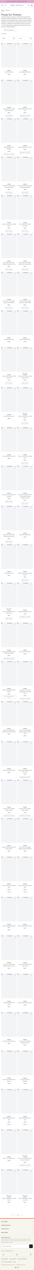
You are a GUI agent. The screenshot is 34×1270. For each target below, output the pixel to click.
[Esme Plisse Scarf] (9, 556)
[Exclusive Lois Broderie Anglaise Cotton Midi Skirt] (25, 830)
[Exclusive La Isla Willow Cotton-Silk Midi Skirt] (9, 284)
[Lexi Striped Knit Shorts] (25, 55)
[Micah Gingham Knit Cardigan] (9, 130)
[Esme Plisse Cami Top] (9, 399)
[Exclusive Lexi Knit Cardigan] (25, 1062)
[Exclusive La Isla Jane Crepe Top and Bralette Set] (25, 169)
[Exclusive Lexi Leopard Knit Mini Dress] (25, 753)
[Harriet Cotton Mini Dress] (9, 439)
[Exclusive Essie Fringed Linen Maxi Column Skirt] (25, 284)
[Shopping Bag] (32, 5)
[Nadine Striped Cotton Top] (25, 594)
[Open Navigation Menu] (2, 5)
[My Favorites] (29, 5)
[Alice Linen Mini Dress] (25, 634)
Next (21, 1214)
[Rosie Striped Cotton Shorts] (25, 909)
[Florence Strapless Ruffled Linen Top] (25, 1181)
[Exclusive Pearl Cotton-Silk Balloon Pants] (9, 830)
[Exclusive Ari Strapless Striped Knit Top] (25, 1024)
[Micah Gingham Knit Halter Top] (25, 92)
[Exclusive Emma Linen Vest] (25, 986)
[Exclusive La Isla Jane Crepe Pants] (9, 207)
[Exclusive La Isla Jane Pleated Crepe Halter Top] (9, 245)
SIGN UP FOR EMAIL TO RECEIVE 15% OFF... (17, 1)
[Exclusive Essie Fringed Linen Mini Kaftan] (9, 92)
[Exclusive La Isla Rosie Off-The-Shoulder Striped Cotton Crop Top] (25, 477)
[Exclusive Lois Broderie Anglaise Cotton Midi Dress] (9, 713)
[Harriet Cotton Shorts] (25, 322)
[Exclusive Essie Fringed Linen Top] (25, 207)
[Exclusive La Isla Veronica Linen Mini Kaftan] (9, 169)
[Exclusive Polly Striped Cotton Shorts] (25, 791)
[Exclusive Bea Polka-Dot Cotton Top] (9, 594)
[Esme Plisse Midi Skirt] (25, 518)
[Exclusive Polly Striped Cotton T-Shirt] (9, 791)
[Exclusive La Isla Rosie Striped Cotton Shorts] (9, 518)
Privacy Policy (4, 1259)
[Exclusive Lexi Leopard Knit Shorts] (25, 556)
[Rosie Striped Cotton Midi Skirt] (9, 909)
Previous (13, 1214)
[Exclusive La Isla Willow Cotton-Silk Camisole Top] (25, 245)
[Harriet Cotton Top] (9, 322)
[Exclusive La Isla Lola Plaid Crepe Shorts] (25, 359)
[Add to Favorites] (15, 44)
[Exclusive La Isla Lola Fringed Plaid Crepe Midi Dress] (25, 673)
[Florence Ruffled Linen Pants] (9, 986)
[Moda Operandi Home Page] (17, 5)
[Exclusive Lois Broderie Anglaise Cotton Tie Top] (9, 947)
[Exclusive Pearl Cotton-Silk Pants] (25, 399)
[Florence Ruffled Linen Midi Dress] (9, 1181)
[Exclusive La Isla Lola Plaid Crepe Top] (9, 359)
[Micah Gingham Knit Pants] (25, 130)
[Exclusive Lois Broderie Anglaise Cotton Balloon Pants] (25, 713)
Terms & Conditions (22, 1259)
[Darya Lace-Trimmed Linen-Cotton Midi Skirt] (25, 1141)
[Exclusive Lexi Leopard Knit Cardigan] (9, 477)
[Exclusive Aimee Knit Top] (9, 1024)
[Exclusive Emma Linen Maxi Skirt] (9, 868)
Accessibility (13, 1259)
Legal (14, 1261)
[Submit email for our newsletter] (31, 1246)
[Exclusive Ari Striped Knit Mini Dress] (25, 947)
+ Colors (9, 891)
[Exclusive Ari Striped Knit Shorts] (9, 1062)
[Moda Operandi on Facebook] (17, 1255)
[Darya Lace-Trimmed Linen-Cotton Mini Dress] (9, 634)
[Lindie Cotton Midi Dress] (9, 753)
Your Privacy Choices (6, 1261)
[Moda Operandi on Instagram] (3, 1255)
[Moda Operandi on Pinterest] (30, 1255)
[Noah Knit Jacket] (9, 55)
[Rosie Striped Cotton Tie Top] (9, 1101)
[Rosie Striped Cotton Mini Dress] (9, 673)
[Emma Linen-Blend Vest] (9, 1141)
